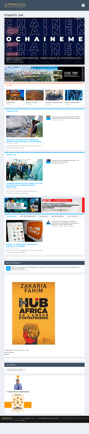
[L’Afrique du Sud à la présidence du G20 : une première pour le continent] (48, 161)
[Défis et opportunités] (74, 95)
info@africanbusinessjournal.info (50, 418)
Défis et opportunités (72, 102)
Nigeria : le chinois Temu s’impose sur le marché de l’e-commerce (22, 245)
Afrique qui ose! (29, 418)
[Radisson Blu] (15, 95)
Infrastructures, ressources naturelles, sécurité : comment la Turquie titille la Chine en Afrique (66, 117)
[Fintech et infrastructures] (54, 95)
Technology (15, 248)
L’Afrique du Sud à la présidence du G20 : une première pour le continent (65, 161)
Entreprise (21, 62)
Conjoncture (16, 143)
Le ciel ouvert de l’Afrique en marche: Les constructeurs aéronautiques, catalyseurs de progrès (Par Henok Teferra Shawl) (65, 223)
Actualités (15, 62)
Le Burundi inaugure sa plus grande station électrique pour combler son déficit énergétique (24, 185)
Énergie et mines (31, 102)
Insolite (23, 420)
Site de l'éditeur (9, 352)
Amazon (6, 354)
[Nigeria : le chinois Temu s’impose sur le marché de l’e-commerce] (24, 231)
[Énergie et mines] (35, 95)
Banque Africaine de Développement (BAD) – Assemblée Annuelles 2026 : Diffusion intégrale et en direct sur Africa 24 (43, 59)
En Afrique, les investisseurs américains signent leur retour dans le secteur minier (23, 141)
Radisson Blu (10, 102)
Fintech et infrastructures (54, 102)
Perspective (15, 189)
